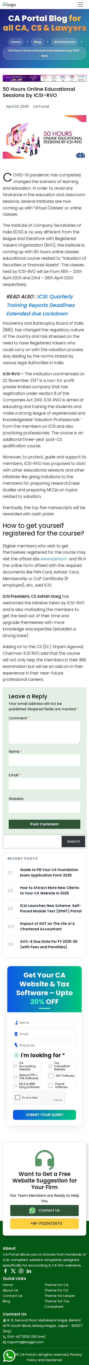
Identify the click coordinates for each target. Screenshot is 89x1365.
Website (16, 798)
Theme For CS (56, 1290)
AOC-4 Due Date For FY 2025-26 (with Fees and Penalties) (48, 944)
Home (8, 1284)
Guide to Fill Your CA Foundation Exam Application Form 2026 (49, 872)
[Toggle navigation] (80, 4)
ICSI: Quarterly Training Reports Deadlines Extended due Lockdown (40, 305)
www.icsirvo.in (54, 559)
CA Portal (41, 106)
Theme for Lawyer (59, 1295)
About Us (10, 1290)
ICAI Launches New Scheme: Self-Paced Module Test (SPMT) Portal (50, 908)
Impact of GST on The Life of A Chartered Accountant (47, 926)
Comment (19, 718)
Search (73, 841)
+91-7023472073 (46, 1223)
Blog (6, 1301)
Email (15, 775)
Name (15, 751)
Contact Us (49, 1210)
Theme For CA (56, 1284)
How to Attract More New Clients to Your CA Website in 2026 (49, 890)
